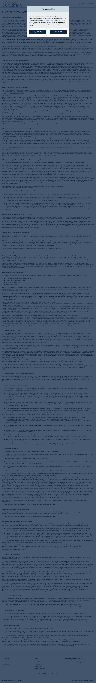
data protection (61, 22)
